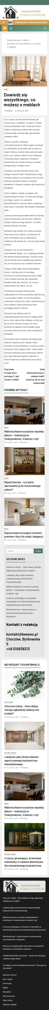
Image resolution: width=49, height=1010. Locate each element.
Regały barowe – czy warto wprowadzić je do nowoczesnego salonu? (22, 485)
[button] (10, 28)
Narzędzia (7, 992)
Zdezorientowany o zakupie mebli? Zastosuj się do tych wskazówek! (35, 376)
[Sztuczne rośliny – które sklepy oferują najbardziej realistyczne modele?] (24, 685)
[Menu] (10, 28)
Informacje (7, 983)
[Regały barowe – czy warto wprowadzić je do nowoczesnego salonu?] (24, 461)
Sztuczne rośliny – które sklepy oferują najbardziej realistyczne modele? (21, 709)
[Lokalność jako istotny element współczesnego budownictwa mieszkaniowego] (24, 736)
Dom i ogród (8, 702)
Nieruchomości (9, 996)
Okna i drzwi (8, 1000)
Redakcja (9, 111)
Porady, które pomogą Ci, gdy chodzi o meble (11, 374)
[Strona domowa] (4, 28)
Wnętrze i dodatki (10, 1005)
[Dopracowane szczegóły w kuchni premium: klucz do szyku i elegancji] (24, 512)
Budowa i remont (10, 753)
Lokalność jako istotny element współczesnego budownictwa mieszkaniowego (19, 578)
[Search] (44, 28)
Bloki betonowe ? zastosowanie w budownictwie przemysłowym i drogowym (21, 613)
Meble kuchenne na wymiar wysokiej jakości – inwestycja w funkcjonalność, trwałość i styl (24, 435)
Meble (6, 89)
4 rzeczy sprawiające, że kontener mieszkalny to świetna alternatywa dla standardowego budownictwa (23, 601)
